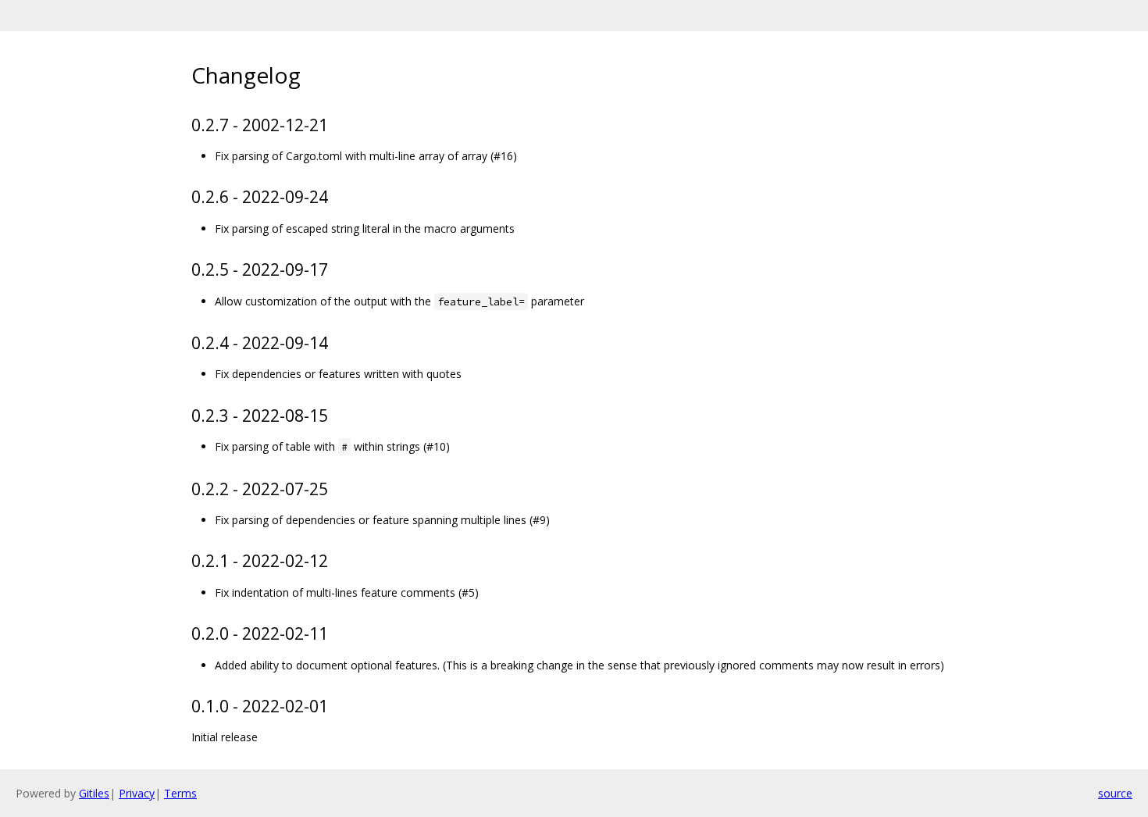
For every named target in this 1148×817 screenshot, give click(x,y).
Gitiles (94, 793)
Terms (180, 793)
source (1115, 793)
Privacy (137, 793)
